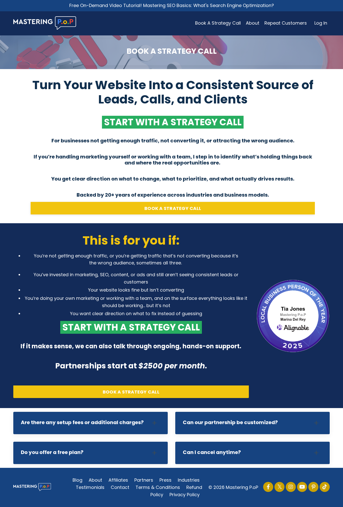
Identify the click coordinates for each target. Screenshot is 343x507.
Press (165, 480)
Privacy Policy (184, 494)
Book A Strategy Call (218, 23)
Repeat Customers (285, 23)
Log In (320, 23)
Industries (189, 480)
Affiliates (118, 480)
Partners (143, 480)
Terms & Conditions (158, 487)
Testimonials (90, 487)
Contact (120, 487)
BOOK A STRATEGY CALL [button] (172, 208)
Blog (77, 480)
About (252, 23)
